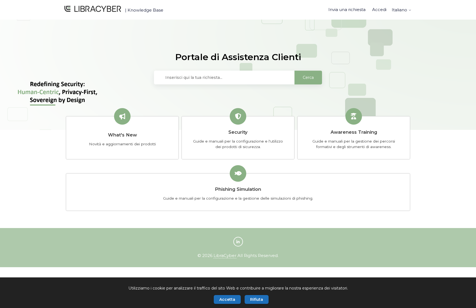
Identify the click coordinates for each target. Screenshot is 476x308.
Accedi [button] (379, 9)
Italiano (400, 9)
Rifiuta (256, 299)
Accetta (227, 299)
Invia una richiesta (347, 9)
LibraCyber (224, 255)
